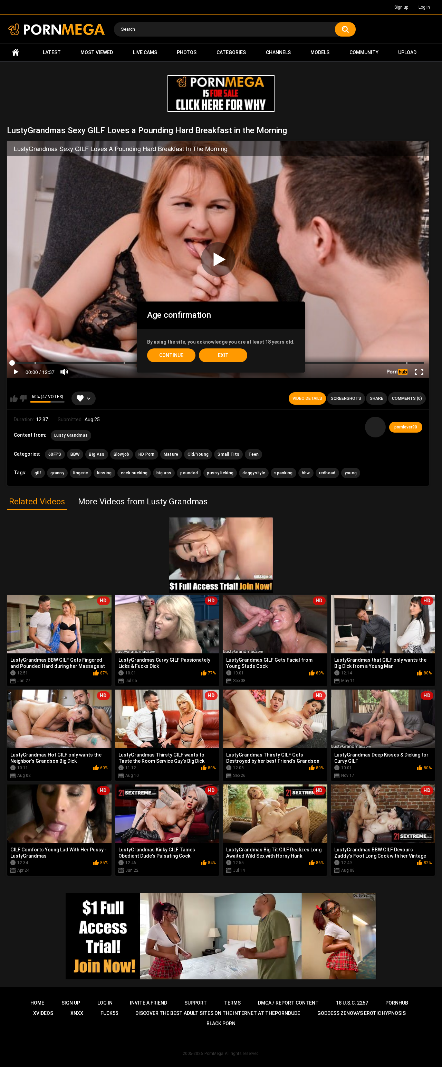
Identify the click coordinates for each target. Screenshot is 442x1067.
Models (319, 52)
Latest (52, 52)
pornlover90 (405, 427)
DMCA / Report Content (288, 1003)
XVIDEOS (43, 1013)
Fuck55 (109, 1013)
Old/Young (198, 454)
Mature (171, 454)
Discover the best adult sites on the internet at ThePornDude (217, 1013)
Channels (278, 52)
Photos (186, 52)
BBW (75, 454)
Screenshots (346, 398)
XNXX (76, 1013)
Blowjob (121, 454)
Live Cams (145, 52)
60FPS (54, 454)
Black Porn (221, 1023)
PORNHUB (396, 1003)
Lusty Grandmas (71, 435)
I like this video (14, 398)
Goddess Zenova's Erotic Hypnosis (361, 1013)
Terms (232, 1003)
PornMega (213, 1053)
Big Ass (96, 454)
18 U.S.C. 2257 (352, 1003)
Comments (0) (407, 398)
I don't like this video (23, 398)
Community (363, 52)
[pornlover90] (375, 427)
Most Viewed (96, 52)
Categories (231, 52)
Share (376, 398)
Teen (253, 454)
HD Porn (146, 454)
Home (15, 52)
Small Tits (228, 454)
